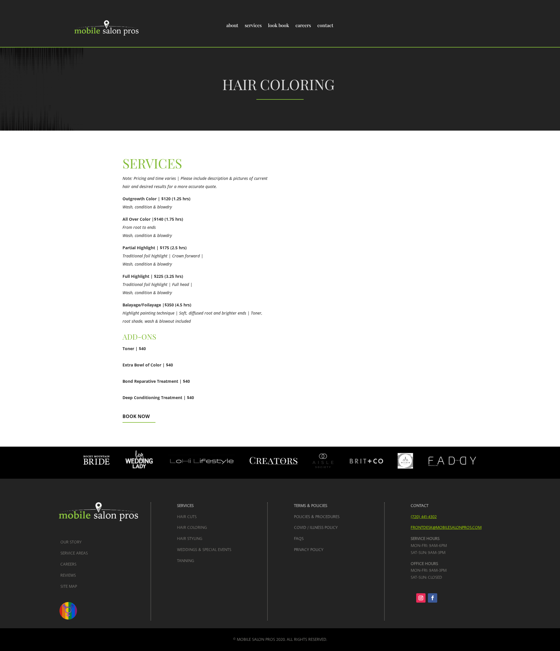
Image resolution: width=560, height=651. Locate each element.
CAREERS (68, 564)
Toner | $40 (134, 348)
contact (325, 25)
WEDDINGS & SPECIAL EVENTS (204, 549)
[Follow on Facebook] (432, 598)
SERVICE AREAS (74, 553)
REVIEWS (68, 575)
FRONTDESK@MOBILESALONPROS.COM (446, 527)
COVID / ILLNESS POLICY (316, 527)
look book (278, 25)
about (232, 25)
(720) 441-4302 (424, 516)
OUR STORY (71, 542)
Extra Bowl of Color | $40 (148, 365)
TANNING (185, 560)
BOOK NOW (136, 416)
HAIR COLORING (192, 527)
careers (303, 25)
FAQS (299, 538)
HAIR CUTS (187, 516)
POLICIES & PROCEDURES (317, 516)
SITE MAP (68, 586)
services (253, 25)
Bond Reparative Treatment (156, 381)
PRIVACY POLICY (308, 549)
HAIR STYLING (189, 538)
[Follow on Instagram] (421, 598)
